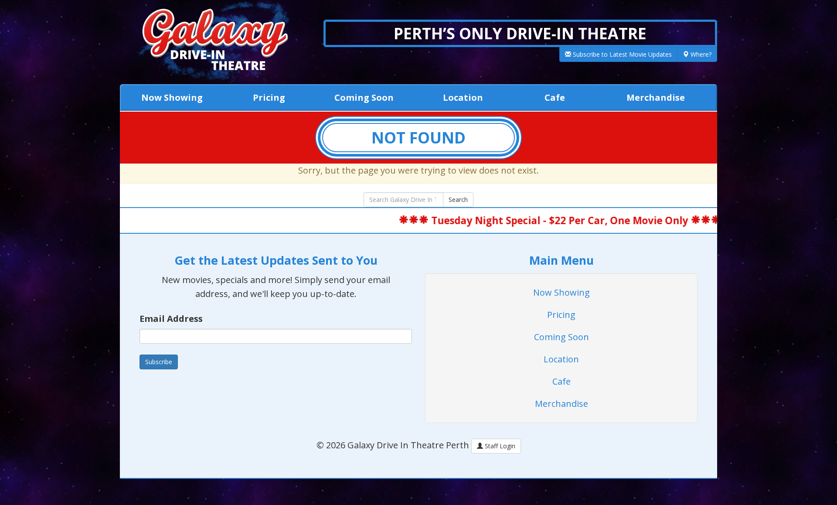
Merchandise (655, 97)
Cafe (554, 97)
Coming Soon (364, 97)
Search (458, 199)
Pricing (269, 97)
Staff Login (499, 446)
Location (463, 97)
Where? (700, 54)
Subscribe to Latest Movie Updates (621, 54)
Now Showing (172, 97)
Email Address (171, 318)
